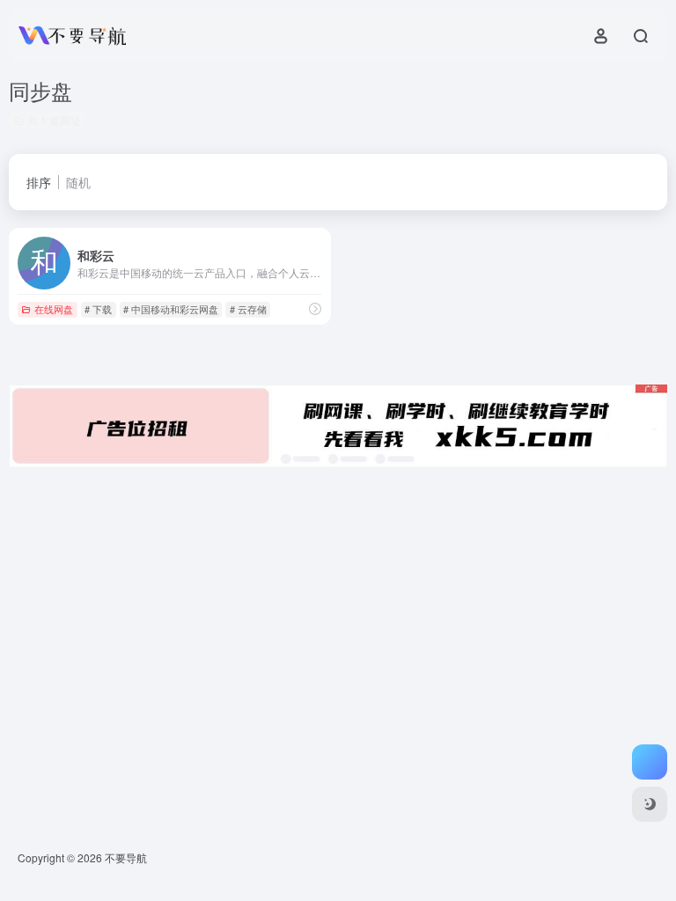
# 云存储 (248, 309)
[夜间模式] (649, 804)
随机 (78, 182)
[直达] (315, 308)
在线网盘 (53, 309)
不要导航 (126, 857)
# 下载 (98, 309)
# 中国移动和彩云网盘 (170, 309)
